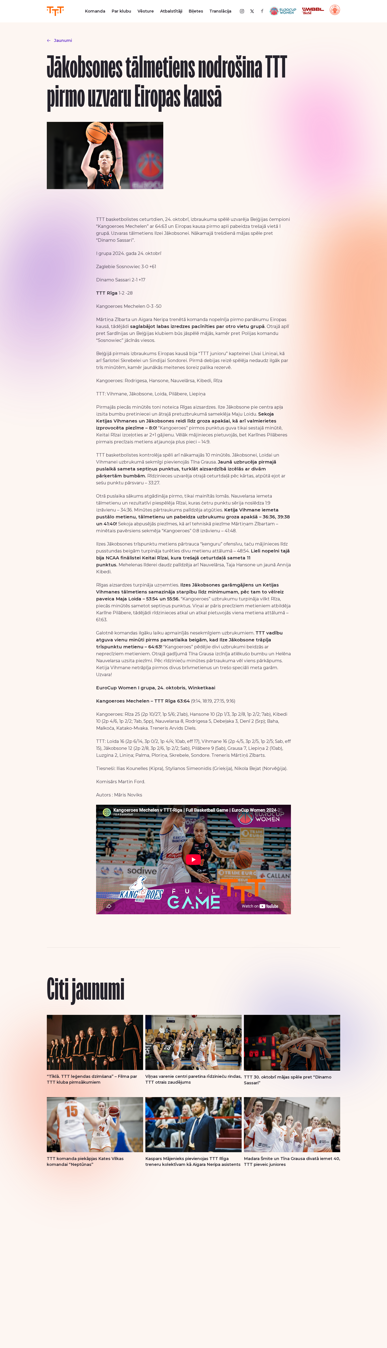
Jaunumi (63, 40)
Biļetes (196, 11)
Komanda (95, 11)
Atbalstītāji (171, 11)
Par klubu (121, 11)
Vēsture (146, 11)
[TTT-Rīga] (55, 10)
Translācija (220, 11)
